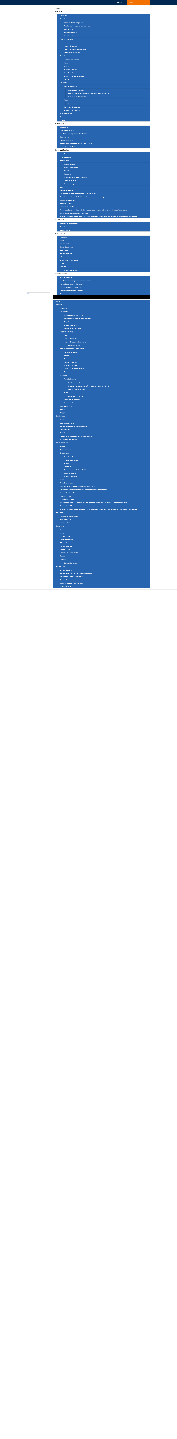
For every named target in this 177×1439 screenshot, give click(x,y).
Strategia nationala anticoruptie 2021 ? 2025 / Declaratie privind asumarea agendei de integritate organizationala (98, 216)
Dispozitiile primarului (67, 200)
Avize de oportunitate (75, 104)
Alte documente (65, 294)
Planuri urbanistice (70, 86)
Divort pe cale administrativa (74, 76)
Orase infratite (65, 244)
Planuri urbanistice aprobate (77, 97)
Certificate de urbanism (72, 107)
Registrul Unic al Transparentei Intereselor (74, 213)
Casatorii (67, 66)
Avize (66, 100)
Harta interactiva (66, 253)
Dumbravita (60, 233)
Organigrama (68, 29)
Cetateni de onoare (66, 247)
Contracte (67, 174)
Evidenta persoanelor (71, 60)
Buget (62, 187)
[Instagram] (32, 2)
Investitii (67, 43)
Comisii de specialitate (67, 130)
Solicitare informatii (67, 207)
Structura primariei (70, 32)
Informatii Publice (62, 150)
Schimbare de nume (70, 73)
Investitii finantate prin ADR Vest (75, 49)
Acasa (57, 8)
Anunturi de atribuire (71, 167)
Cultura (62, 263)
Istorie (62, 240)
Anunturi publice (65, 157)
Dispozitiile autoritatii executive (70, 287)
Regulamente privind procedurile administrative (76, 281)
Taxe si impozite (65, 227)
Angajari (63, 120)
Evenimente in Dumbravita (69, 260)
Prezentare (63, 237)
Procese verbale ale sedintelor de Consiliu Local (76, 143)
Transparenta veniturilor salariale (75, 177)
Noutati (62, 154)
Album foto (64, 250)
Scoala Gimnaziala (70, 270)
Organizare (64, 19)
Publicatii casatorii (70, 69)
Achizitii (67, 171)
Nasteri (66, 63)
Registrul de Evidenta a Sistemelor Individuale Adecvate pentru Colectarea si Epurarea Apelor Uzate (93, 210)
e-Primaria (59, 220)
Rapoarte (63, 117)
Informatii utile (65, 257)
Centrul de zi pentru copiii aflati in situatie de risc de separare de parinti (84, 197)
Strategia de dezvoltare (72, 53)
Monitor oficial (61, 273)
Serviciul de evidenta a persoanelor (72, 56)
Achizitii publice (69, 164)
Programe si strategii (67, 39)
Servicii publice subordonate (73, 36)
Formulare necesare (66, 190)
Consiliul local (60, 123)
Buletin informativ (66, 114)
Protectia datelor (66, 203)
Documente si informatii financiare (71, 290)
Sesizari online (65, 230)
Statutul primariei (66, 277)
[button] (119, 2)
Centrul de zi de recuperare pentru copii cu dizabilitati (78, 194)
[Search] (147, 2)
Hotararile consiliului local (68, 147)
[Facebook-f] (28, 2)
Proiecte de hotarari (66, 140)
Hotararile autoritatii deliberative (71, 284)
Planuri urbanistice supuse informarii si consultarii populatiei (88, 93)
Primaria (58, 12)
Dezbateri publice (70, 180)
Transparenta (64, 160)
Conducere (63, 16)
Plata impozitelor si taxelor (69, 224)
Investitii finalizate (70, 46)
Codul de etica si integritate (73, 23)
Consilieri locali (65, 127)
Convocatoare (65, 137)
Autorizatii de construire (72, 110)
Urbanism (63, 83)
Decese (66, 79)
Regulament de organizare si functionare (77, 26)
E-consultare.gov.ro (70, 184)
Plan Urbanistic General (76, 90)
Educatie (63, 267)
